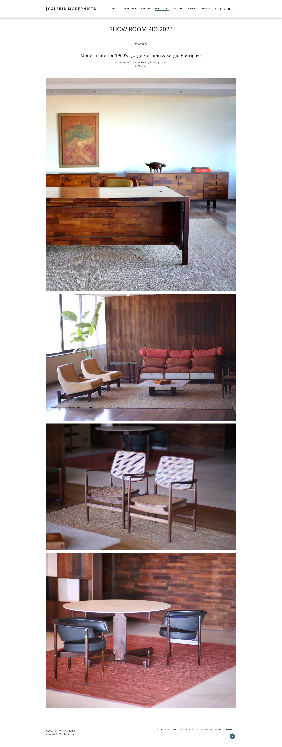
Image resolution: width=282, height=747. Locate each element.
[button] (215, 9)
